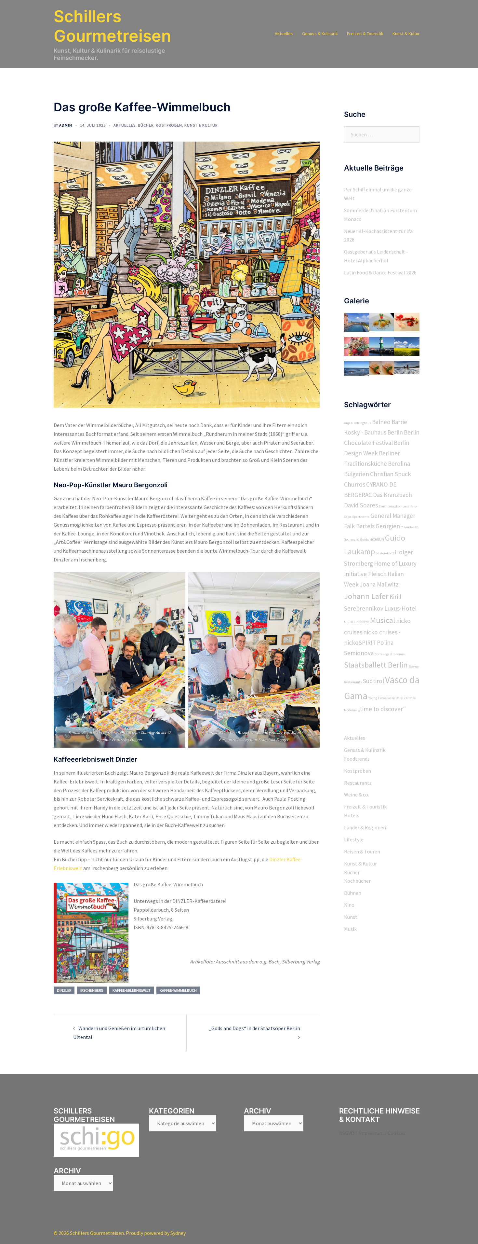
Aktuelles (284, 33)
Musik (350, 929)
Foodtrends (357, 758)
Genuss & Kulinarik (320, 33)
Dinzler (64, 990)
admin (65, 125)
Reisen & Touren (362, 851)
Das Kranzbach (392, 495)
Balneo (381, 422)
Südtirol (373, 681)
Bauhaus (375, 432)
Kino (349, 905)
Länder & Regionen (365, 827)
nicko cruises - (382, 632)
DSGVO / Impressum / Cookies (372, 1133)
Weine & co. (356, 794)
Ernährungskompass (394, 506)
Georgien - (389, 526)
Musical (382, 620)
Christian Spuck (390, 474)
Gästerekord (385, 553)
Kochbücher (357, 881)
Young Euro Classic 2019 (385, 698)
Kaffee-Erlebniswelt (132, 990)
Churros (354, 484)
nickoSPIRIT (360, 642)
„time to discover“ (382, 709)
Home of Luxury (395, 563)
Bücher (145, 125)
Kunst (350, 917)
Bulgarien (356, 474)
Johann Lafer (366, 596)
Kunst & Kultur (406, 33)
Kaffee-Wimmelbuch (178, 990)
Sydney (178, 1233)
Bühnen (352, 893)
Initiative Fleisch (365, 574)
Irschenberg (91, 990)
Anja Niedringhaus (357, 423)
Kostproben (169, 125)
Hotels (351, 815)
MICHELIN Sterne (356, 622)
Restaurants (358, 783)
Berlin (395, 432)
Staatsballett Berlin (376, 665)
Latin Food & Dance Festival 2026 (380, 272)
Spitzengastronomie (390, 654)
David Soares (361, 505)
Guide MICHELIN (372, 539)
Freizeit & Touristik (365, 33)
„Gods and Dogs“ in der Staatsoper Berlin (254, 1028)
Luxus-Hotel (400, 608)
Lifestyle (354, 839)
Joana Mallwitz (379, 584)
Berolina (399, 463)
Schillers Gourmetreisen (112, 26)
